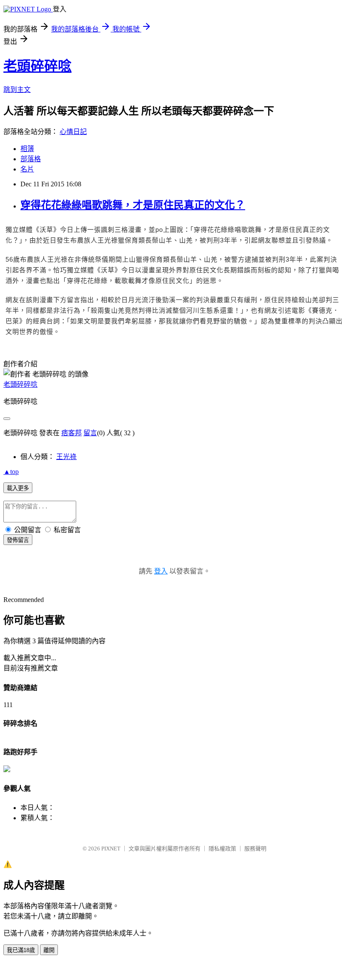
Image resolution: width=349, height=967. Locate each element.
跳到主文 (17, 89)
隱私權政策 (222, 848)
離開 (48, 950)
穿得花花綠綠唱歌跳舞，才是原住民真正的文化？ (132, 205)
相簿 (27, 148)
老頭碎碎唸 (37, 66)
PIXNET (110, 848)
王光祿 (66, 456)
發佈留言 (18, 540)
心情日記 (73, 131)
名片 (27, 169)
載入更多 (18, 488)
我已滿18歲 (21, 950)
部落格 (30, 159)
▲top (11, 471)
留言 (90, 432)
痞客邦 (71, 432)
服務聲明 (255, 848)
